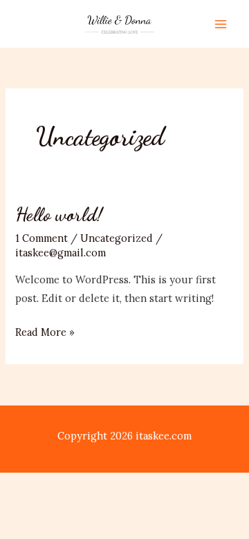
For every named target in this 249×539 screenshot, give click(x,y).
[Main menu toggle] (220, 24)
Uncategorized (116, 238)
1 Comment (41, 238)
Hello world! (58, 214)
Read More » (45, 333)
